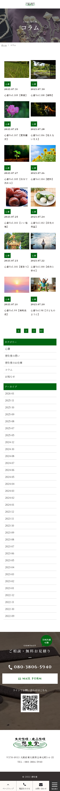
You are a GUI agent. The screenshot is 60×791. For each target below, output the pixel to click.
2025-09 (9, 414)
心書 (7, 349)
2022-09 (9, 616)
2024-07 (9, 463)
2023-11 (9, 518)
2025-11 (9, 400)
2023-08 (9, 539)
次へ (41, 330)
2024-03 (9, 491)
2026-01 (9, 393)
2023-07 (9, 546)
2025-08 (9, 421)
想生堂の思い (12, 355)
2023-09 (9, 532)
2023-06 (9, 553)
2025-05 (9, 435)
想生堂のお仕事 (13, 362)
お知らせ (10, 376)
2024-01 (9, 504)
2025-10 (9, 407)
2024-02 (9, 497)
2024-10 (9, 449)
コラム (8, 369)
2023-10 (9, 525)
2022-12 (9, 595)
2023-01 (9, 588)
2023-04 (9, 567)
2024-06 (9, 470)
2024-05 (9, 477)
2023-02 (9, 581)
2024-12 (9, 442)
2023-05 (9, 560)
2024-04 (9, 484)
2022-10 (9, 609)
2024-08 (9, 456)
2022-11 (9, 602)
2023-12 (9, 511)
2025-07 (9, 428)
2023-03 (9, 574)
